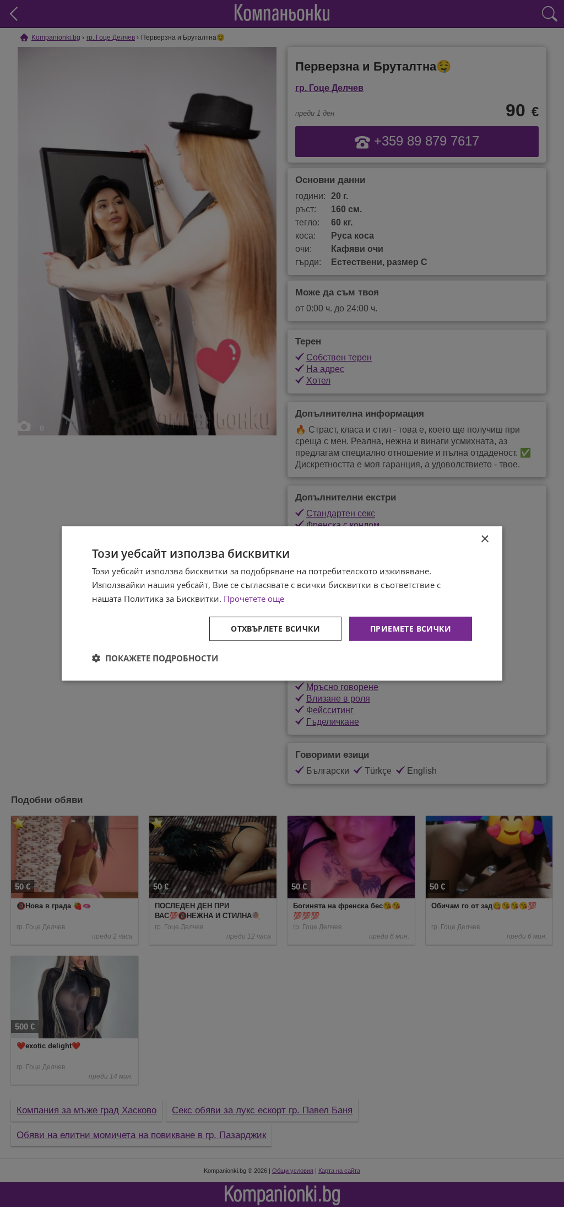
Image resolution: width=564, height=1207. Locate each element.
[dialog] (282, 603)
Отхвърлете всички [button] (275, 628)
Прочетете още (254, 598)
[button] (155, 658)
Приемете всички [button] (410, 628)
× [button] (484, 539)
